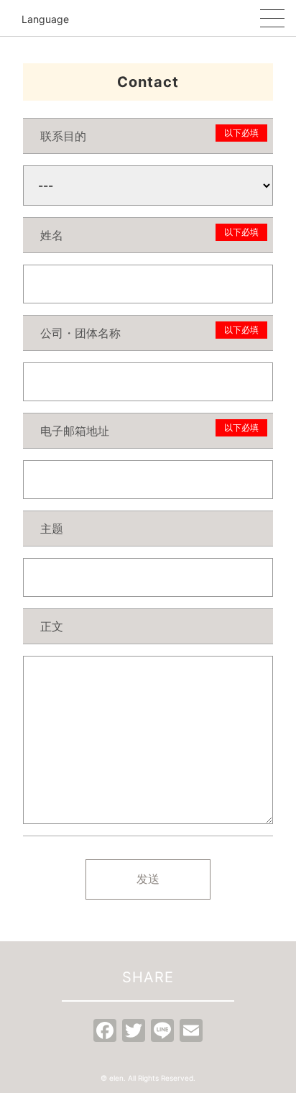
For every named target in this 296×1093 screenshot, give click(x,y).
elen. (117, 1078)
